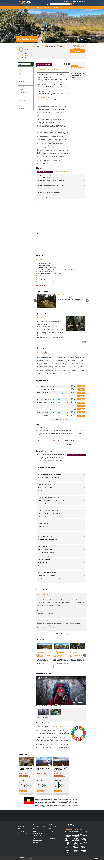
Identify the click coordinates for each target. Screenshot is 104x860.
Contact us (84, 1)
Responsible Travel (58, 7)
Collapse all (65, 171)
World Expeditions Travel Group (73, 829)
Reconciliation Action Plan (43, 805)
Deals (80, 1)
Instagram (68, 825)
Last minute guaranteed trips (72, 1)
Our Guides (51, 833)
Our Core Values (52, 826)
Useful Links (36, 837)
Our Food (51, 835)
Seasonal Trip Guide (37, 835)
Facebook (64, 64)
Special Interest (46, 7)
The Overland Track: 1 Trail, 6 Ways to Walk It (43, 656)
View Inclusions (77, 48)
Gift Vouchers (36, 838)
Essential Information (45, 64)
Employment (52, 838)
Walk (26, 7)
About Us (68, 7)
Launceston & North (22, 830)
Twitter (66, 64)
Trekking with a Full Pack (76, 67)
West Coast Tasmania (22, 833)
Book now (77, 51)
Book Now (80, 386)
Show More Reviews (60, 633)
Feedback (35, 842)
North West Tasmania (23, 831)
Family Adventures (23, 776)
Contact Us (51, 840)
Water (38, 7)
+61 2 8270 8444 (81, 4)
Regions (20, 7)
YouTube (71, 825)
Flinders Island (21, 826)
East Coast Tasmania (22, 824)
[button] (78, 39)
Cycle (32, 7)
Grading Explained (37, 833)
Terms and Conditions (38, 844)
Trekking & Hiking (22, 773)
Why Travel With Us (53, 824)
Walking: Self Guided (58, 776)
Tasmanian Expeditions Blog (39, 826)
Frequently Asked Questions (39, 824)
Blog (64, 1)
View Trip (22, 791)
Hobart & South (21, 828)
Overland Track (40, 652)
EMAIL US (79, 5)
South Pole (60, 739)
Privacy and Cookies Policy (39, 840)
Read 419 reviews (23, 57)
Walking (82, 67)
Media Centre (52, 828)
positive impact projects (60, 726)
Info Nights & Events (37, 831)
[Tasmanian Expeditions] (24, 3)
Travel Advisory (36, 830)
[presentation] (35, 300)
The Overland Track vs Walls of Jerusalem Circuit (60, 656)
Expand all (57, 171)
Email (69, 64)
